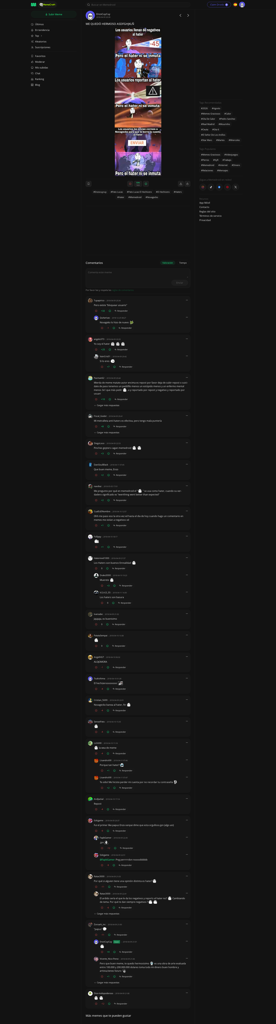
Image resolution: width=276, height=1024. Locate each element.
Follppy (97, 536)
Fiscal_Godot (100, 416)
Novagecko (152, 197)
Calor (228, 113)
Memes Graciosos (211, 113)
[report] (181, 184)
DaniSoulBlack (101, 464)
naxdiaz (97, 486)
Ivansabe (98, 614)
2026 (205, 108)
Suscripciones (42, 47)
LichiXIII (97, 743)
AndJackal (98, 799)
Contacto (204, 207)
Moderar (40, 61)
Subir (55, 14)
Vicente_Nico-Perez (109, 958)
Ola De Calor (209, 118)
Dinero (236, 165)
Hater (121, 197)
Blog (37, 84)
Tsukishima (99, 678)
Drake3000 (105, 575)
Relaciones (208, 170)
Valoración (167, 262)
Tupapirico (99, 300)
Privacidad (205, 220)
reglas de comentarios (123, 290)
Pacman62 (99, 377)
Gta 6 (216, 129)
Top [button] (37, 35)
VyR (216, 159)
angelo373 (99, 339)
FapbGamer (105, 837)
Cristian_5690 (100, 700)
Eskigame (98, 820)
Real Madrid (208, 124)
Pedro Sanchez (228, 118)
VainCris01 (105, 356)
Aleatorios (40, 41)
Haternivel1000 (101, 558)
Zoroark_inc (99, 924)
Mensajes (223, 170)
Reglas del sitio (207, 211)
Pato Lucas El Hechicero (140, 191)
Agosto (216, 108)
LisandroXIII (105, 760)
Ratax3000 (99, 876)
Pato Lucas (117, 191)
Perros (206, 159)
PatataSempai (100, 635)
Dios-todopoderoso (103, 993)
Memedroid (135, 197)
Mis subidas (41, 67)
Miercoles (235, 140)
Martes (221, 140)
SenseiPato (99, 721)
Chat (37, 73)
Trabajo (227, 159)
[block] (187, 184)
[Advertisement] (221, 54)
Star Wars (207, 140)
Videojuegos (232, 154)
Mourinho (225, 124)
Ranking (39, 79)
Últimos (39, 24)
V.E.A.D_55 (105, 592)
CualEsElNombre (102, 511)
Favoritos (40, 56)
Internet (224, 165)
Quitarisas (104, 317)
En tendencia (42, 30)
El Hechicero (163, 191)
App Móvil (204, 202)
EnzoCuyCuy (103, 14)
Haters (178, 191)
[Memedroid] (33, 4)
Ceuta (205, 129)
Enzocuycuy (101, 191)
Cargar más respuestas (108, 405)
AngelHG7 (99, 657)
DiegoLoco (99, 443)
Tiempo (183, 262)
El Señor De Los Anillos (214, 134)
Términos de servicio (210, 215)
